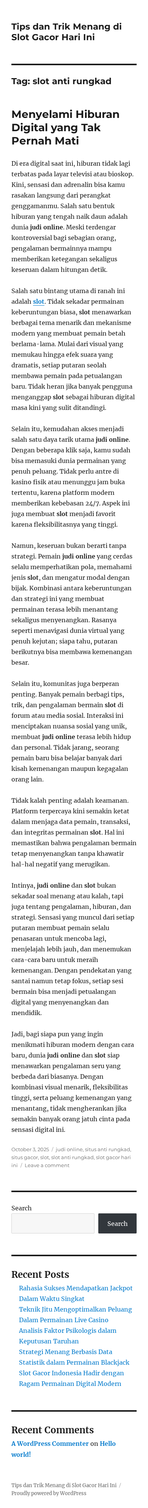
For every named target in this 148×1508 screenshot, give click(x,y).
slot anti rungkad (72, 1157)
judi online (69, 1149)
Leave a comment (47, 1165)
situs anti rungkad (107, 1149)
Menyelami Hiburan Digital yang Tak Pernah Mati (65, 127)
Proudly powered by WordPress (49, 1493)
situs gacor (24, 1157)
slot (38, 301)
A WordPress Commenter (50, 1443)
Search (21, 1208)
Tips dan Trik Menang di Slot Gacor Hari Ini (66, 31)
